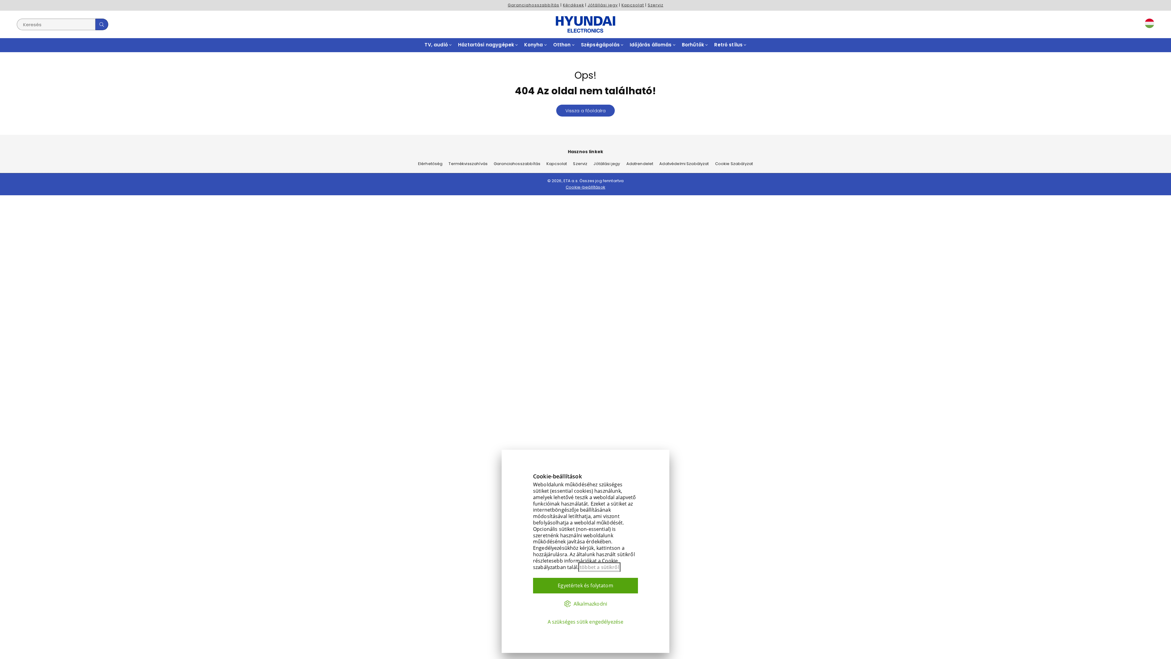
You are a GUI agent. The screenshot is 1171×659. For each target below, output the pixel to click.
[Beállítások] (1148, 24)
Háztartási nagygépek (486, 44)
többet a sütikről (599, 567)
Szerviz (655, 5)
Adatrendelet (640, 164)
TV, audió (436, 44)
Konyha (534, 44)
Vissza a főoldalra (585, 110)
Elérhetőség (430, 164)
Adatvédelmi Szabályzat (684, 164)
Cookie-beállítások (585, 187)
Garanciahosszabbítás (533, 5)
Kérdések (573, 5)
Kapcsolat (632, 5)
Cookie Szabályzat (734, 164)
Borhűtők (693, 44)
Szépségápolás (601, 44)
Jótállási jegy (603, 5)
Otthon (562, 44)
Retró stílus (729, 44)
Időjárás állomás (651, 44)
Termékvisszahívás (468, 164)
